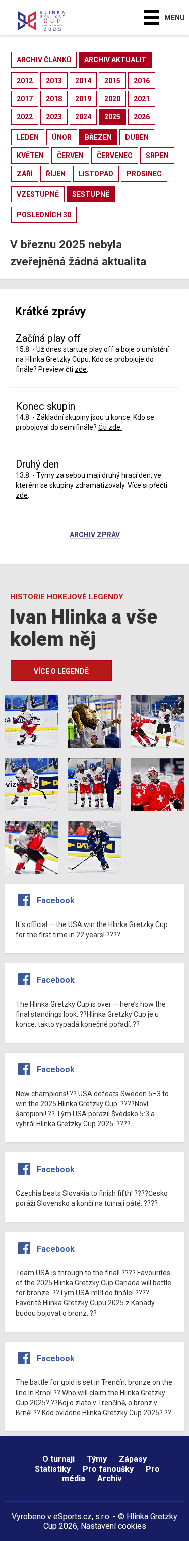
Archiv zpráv (95, 535)
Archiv (109, 1478)
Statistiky (53, 1469)
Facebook (56, 900)
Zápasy (133, 1459)
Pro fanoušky (108, 1469)
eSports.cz (72, 1516)
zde (81, 369)
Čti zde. (110, 427)
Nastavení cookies (113, 1526)
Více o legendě (61, 671)
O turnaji (58, 1459)
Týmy (97, 1459)
